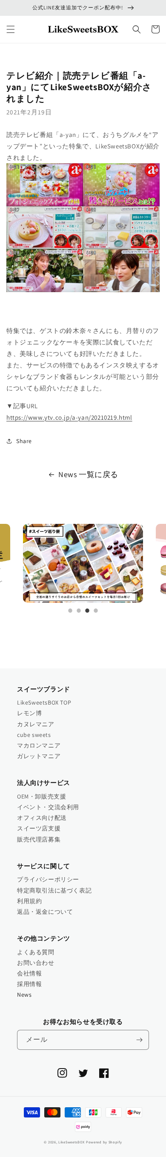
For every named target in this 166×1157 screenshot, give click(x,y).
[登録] (139, 1040)
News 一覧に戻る (88, 474)
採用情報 (29, 984)
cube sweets (34, 735)
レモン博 (29, 713)
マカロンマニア (38, 745)
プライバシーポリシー (48, 879)
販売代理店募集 (38, 839)
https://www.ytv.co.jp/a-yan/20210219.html (69, 417)
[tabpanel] (83, 563)
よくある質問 (35, 952)
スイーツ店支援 (38, 828)
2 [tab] (78, 610)
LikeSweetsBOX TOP (44, 702)
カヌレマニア (35, 724)
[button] (10, 29)
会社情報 (29, 973)
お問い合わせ (35, 963)
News (24, 994)
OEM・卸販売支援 (41, 796)
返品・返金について (45, 911)
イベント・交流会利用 (48, 807)
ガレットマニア (38, 756)
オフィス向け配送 (42, 818)
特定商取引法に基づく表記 (54, 890)
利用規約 (29, 901)
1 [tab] (70, 610)
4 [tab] (96, 610)
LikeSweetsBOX (71, 1142)
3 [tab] (87, 610)
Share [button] (24, 441)
